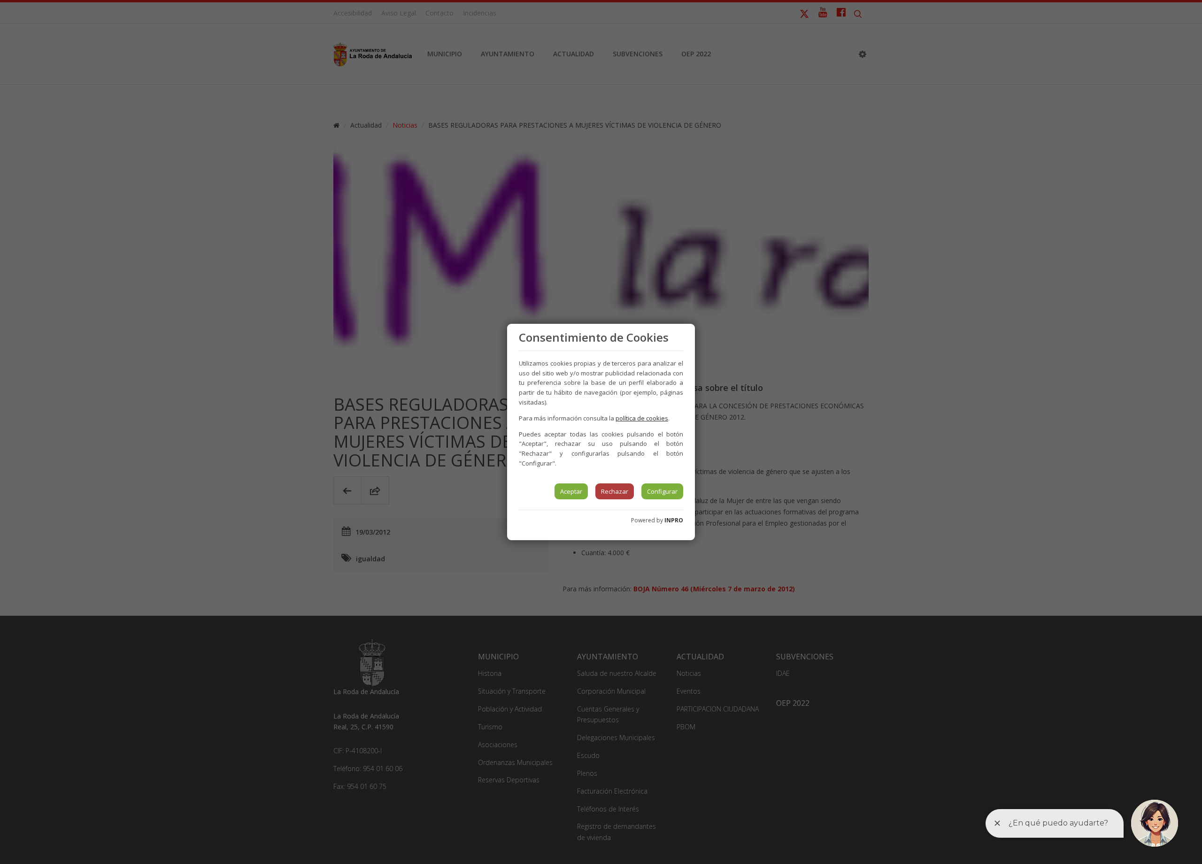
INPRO (673, 520)
